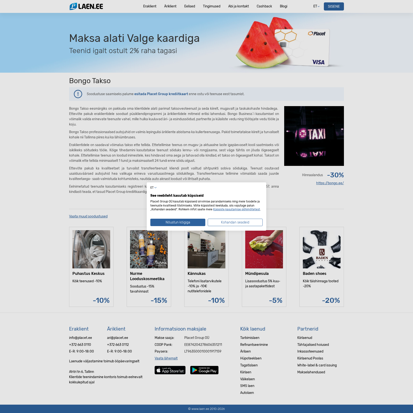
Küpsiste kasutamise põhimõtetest (236, 209)
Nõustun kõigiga (178, 222)
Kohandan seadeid (235, 222)
